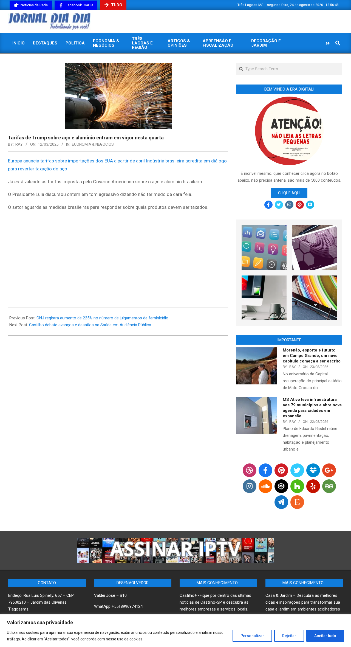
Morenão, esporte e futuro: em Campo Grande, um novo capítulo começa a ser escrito (312, 356)
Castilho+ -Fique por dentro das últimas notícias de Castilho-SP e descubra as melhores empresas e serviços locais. (215, 602)
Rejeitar (289, 636)
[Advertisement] (118, 254)
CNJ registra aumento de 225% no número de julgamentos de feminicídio (102, 318)
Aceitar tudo (325, 636)
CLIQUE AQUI (289, 193)
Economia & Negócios (93, 144)
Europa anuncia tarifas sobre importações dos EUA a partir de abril (76, 161)
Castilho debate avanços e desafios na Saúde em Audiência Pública (90, 324)
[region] (175, 630)
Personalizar (252, 636)
